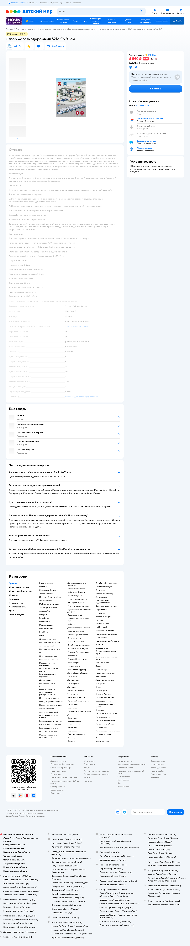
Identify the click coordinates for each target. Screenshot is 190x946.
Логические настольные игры (106, 652)
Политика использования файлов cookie (64, 782)
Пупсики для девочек (105, 697)
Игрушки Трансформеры (78, 652)
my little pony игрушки (49, 604)
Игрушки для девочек (48, 731)
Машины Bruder (46, 625)
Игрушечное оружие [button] (19, 587)
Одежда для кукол (103, 701)
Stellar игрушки (45, 601)
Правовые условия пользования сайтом (42, 810)
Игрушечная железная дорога (48, 670)
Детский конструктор (76, 669)
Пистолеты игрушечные (49, 642)
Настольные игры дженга (106, 634)
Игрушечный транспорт (50, 29)
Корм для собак (157, 771)
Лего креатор (73, 727)
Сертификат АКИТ (58, 786)
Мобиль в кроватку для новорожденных (49, 736)
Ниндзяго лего (73, 666)
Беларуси (41, 816)
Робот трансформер (76, 592)
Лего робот (72, 718)
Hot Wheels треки (47, 683)
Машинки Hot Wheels (48, 660)
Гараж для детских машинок (51, 702)
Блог (120, 783)
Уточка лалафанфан (75, 642)
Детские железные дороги (80, 29)
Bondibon (43, 632)
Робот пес (71, 624)
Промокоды (55, 774)
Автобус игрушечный (48, 712)
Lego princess (101, 613)
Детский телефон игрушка (78, 628)
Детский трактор (46, 708)
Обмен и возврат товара (60, 767)
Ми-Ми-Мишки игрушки (77, 649)
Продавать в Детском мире (62, 764)
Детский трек (45, 680)
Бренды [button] (13, 583)
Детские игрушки (24, 29)
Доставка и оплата (58, 761)
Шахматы (99, 644)
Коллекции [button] (14, 599)
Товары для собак (158, 767)
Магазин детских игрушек (50, 725)
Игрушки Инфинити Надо (50, 597)
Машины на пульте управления (47, 664)
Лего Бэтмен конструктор (78, 645)
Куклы (98, 687)
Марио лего (72, 704)
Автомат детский (46, 646)
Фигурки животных (75, 631)
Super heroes (72, 694)
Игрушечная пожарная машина (48, 716)
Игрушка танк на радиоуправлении (47, 693)
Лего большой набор (104, 594)
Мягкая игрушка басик (105, 724)
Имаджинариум (102, 623)
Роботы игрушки (74, 596)
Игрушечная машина (48, 656)
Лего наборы (73, 663)
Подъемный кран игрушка (50, 705)
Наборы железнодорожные (111, 29)
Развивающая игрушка (48, 728)
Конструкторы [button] (16, 602)
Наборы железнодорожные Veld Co (145, 29)
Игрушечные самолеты (49, 698)
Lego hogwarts (73, 683)
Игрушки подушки (103, 734)
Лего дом (71, 741)
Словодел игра (102, 648)
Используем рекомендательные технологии (24, 813)
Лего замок (100, 590)
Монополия (101, 676)
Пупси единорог (46, 628)
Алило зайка (44, 611)
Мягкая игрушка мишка (105, 720)
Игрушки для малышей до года (78, 619)
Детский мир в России (15, 816)
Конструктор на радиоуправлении (103, 601)
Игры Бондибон (102, 663)
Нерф (41, 635)
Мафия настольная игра (105, 673)
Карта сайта (55, 793)
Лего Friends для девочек (106, 583)
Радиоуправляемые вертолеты (47, 675)
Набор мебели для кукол (106, 713)
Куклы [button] (12, 610)
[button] (177, 21)
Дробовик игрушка (47, 639)
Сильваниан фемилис (48, 590)
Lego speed (72, 731)
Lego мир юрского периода (79, 711)
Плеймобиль (44, 621)
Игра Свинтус (101, 669)
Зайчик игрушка (102, 741)
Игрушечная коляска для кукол (106, 705)
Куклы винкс (101, 710)
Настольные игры (103, 617)
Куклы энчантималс (47, 583)
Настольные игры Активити (107, 641)
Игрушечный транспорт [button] (21, 591)
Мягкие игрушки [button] (17, 614)
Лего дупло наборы (75, 690)
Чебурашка (72, 656)
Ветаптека (155, 777)
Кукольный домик (103, 694)
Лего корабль (73, 738)
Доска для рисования (105, 630)
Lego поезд (72, 708)
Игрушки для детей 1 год (77, 635)
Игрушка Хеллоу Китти (77, 659)
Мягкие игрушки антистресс (108, 731)
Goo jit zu (43, 614)
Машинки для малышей (77, 599)
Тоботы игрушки (46, 594)
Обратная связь (57, 790)
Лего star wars (73, 680)
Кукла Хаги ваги (74, 638)
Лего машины (101, 597)
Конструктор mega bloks (106, 606)
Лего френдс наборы (76, 697)
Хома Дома (44, 618)
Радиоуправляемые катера (50, 721)
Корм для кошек (158, 764)
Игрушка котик (102, 727)
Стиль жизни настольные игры (106, 658)
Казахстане (30, 816)
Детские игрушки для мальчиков (76, 584)
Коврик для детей (74, 615)
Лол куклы (100, 683)
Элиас (98, 666)
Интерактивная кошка (105, 738)
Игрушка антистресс (76, 589)
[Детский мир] (29, 11)
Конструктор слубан (104, 587)
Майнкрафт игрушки (76, 603)
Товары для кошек (158, 761)
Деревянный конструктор (78, 715)
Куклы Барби (101, 690)
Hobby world (101, 627)
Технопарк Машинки (48, 607)
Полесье (43, 587)
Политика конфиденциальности (64, 777)
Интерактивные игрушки (78, 606)
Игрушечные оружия (48, 653)
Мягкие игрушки (103, 717)
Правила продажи (58, 771)
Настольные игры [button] (17, 606)
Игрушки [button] (13, 595)
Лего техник (72, 687)
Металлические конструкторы (74, 723)
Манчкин (99, 620)
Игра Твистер (101, 637)
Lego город (72, 676)
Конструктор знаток (76, 734)
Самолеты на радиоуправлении (47, 688)
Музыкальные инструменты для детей (79, 610)
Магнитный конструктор (78, 701)
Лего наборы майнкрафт (77, 673)
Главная (9, 29)
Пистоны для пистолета (49, 649)
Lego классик (101, 610)
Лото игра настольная (105, 680)
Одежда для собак (158, 774)
